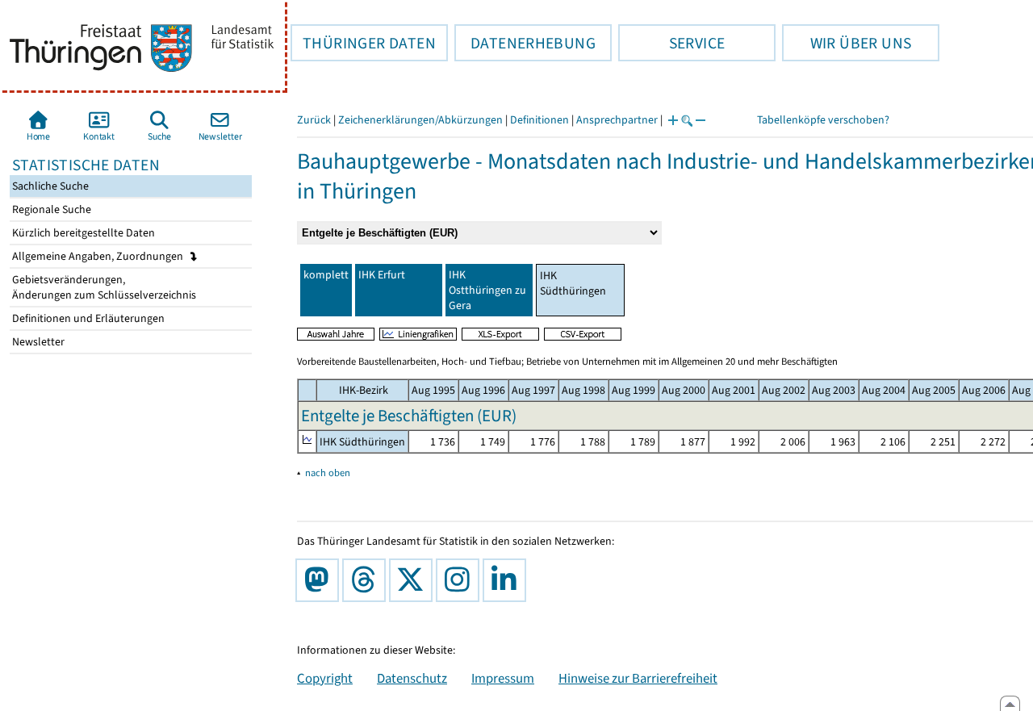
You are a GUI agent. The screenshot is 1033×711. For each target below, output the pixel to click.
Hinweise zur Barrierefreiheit (637, 678)
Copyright (325, 678)
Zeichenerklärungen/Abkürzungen (420, 120)
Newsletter (37, 341)
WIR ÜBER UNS (846, 42)
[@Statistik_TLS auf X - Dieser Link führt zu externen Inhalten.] (414, 580)
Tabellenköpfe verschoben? (823, 120)
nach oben (327, 472)
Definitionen (539, 120)
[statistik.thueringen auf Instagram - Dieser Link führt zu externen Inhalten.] (460, 580)
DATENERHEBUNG (525, 42)
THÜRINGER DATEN (363, 42)
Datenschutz (412, 678)
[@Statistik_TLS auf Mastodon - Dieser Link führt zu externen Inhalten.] (320, 580)
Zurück (314, 120)
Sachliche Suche (49, 186)
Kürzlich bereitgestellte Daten (82, 232)
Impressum (502, 678)
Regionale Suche (50, 209)
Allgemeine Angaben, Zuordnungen (99, 256)
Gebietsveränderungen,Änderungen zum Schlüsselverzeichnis (103, 287)
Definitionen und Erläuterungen (87, 318)
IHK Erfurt (381, 274)
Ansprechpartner (617, 120)
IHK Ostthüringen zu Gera (487, 290)
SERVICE (671, 42)
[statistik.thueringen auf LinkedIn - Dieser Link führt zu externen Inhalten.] (507, 580)
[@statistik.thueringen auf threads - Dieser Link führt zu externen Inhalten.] (367, 580)
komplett (326, 274)
